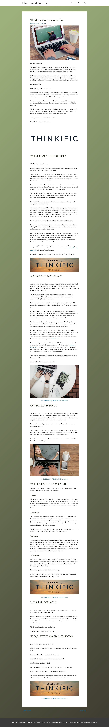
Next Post (83, 711)
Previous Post (26, 711)
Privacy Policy (82, 3)
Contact (73, 3)
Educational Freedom (35, 3)
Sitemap (38, 722)
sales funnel (55, 339)
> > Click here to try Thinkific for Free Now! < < (54, 401)
